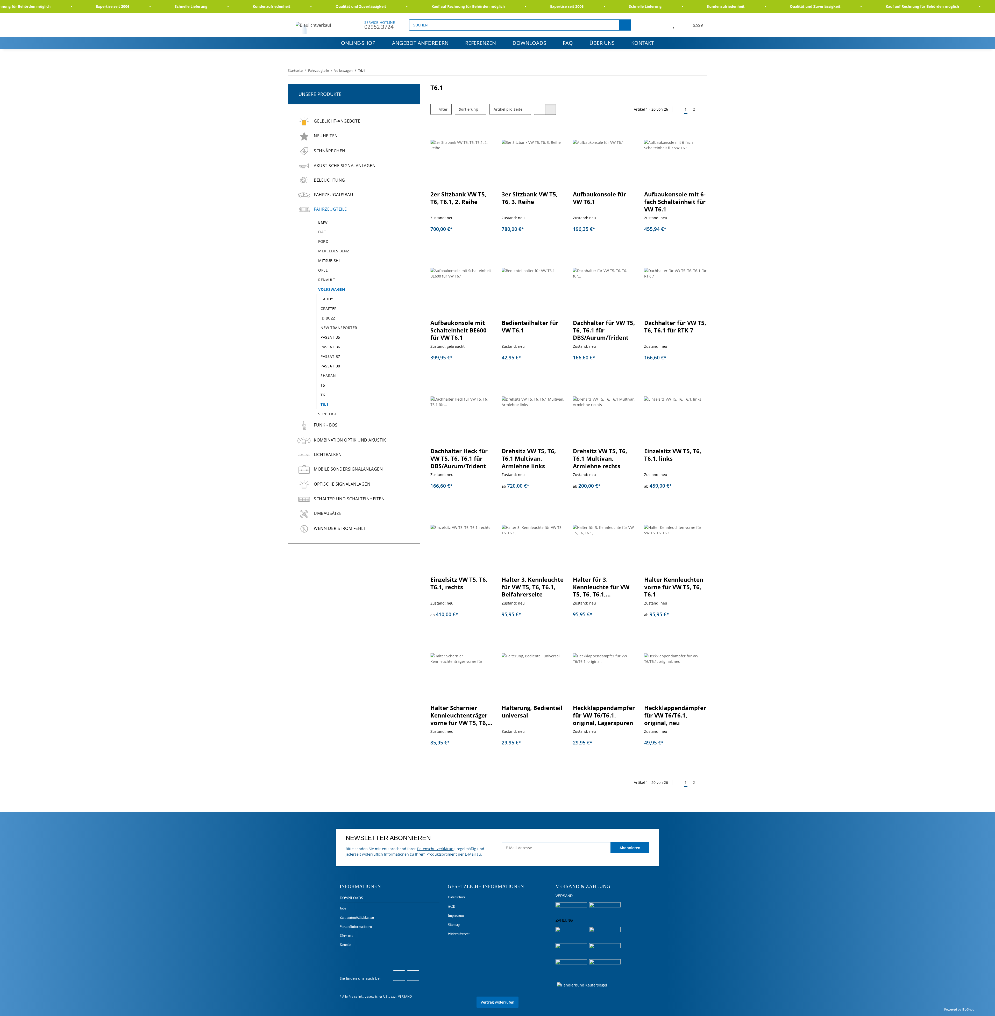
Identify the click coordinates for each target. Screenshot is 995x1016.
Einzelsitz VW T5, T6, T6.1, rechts (458, 583)
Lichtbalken (328, 454)
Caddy (327, 298)
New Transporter (339, 327)
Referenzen (480, 42)
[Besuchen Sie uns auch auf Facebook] (399, 975)
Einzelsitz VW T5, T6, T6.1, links (672, 454)
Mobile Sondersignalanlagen (348, 469)
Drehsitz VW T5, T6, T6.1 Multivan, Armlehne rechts (600, 458)
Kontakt (642, 42)
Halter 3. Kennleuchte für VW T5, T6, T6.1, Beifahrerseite (533, 587)
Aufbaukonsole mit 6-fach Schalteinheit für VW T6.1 (675, 201)
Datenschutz (456, 897)
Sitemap (454, 925)
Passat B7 (330, 356)
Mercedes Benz (333, 250)
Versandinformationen (356, 927)
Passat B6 (330, 346)
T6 (323, 394)
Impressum (456, 916)
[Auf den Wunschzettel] (627, 136)
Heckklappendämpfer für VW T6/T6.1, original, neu (675, 715)
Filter (442, 109)
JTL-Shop (968, 1009)
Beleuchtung (329, 180)
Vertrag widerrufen (497, 1002)
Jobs (343, 908)
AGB (451, 906)
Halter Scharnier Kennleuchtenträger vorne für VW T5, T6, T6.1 (458, 715)
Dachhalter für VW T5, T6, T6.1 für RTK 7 (675, 326)
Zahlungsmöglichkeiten (357, 917)
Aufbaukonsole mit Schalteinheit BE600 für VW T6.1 (458, 330)
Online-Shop (358, 42)
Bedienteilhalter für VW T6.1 (530, 326)
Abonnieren (630, 847)
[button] (661, 24)
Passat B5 (330, 337)
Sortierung (468, 109)
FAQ (568, 42)
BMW (323, 222)
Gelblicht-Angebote (337, 121)
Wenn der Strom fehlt (340, 528)
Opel (323, 270)
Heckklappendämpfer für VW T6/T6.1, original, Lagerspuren (604, 715)
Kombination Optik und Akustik (350, 440)
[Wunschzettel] (673, 24)
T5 (323, 385)
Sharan (328, 375)
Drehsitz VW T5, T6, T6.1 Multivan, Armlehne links (529, 458)
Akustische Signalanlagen (344, 165)
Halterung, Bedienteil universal (532, 711)
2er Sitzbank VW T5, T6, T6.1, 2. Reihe (458, 197)
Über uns (602, 42)
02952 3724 (379, 26)
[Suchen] (625, 25)
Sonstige (327, 413)
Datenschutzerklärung (436, 848)
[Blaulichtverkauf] (313, 25)
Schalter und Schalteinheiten (349, 499)
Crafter (329, 308)
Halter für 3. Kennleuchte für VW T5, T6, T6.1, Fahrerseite (601, 587)
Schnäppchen (329, 151)
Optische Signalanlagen (342, 484)
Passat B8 (330, 366)
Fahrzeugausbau (333, 194)
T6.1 (324, 404)
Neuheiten (326, 136)
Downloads (529, 42)
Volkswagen (331, 289)
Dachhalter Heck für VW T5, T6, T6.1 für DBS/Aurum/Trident (459, 458)
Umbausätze (328, 513)
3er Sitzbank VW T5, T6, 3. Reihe (530, 197)
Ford (323, 241)
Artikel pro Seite (508, 109)
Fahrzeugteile (330, 209)
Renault (326, 279)
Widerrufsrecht (459, 934)
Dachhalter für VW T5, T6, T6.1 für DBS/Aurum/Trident (604, 330)
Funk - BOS (325, 425)
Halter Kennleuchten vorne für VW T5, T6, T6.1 (673, 587)
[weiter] (702, 109)
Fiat (322, 231)
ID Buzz (328, 318)
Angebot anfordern (420, 42)
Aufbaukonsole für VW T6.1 (599, 197)
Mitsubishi (329, 260)
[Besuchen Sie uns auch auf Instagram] (413, 975)
